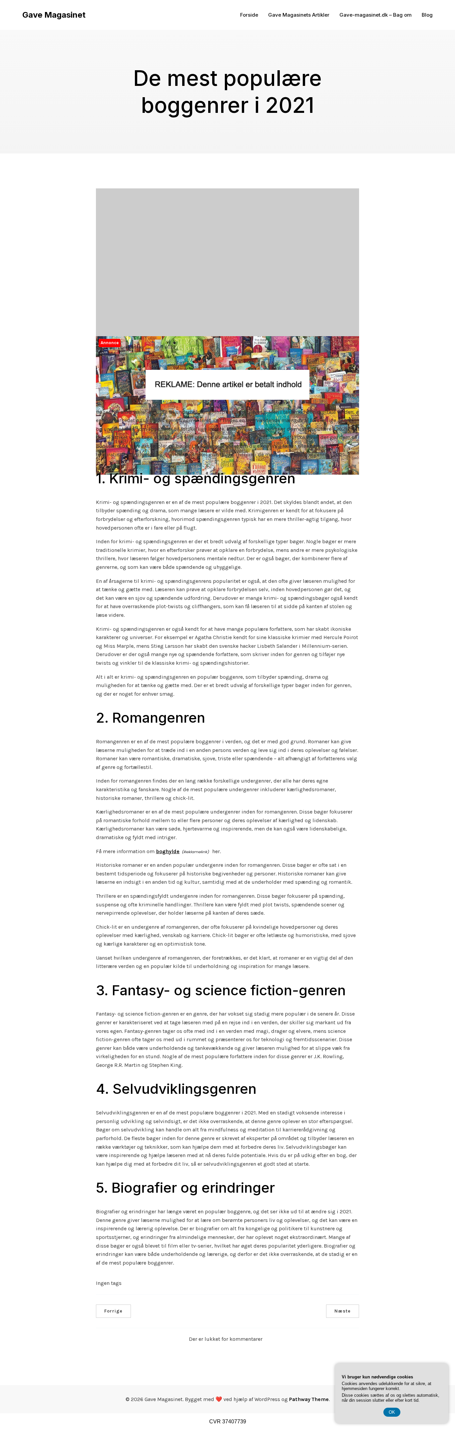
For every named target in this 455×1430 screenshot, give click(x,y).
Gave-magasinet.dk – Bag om (375, 15)
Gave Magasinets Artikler (298, 15)
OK (392, 1412)
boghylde (168, 851)
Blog (427, 15)
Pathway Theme (309, 1399)
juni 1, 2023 (165, 347)
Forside (249, 15)
